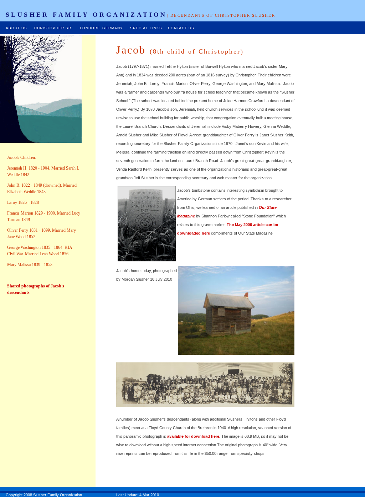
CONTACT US (181, 28)
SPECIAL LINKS (146, 28)
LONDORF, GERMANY (101, 28)
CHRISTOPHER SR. (51, 28)
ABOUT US (16, 28)
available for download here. (193, 436)
